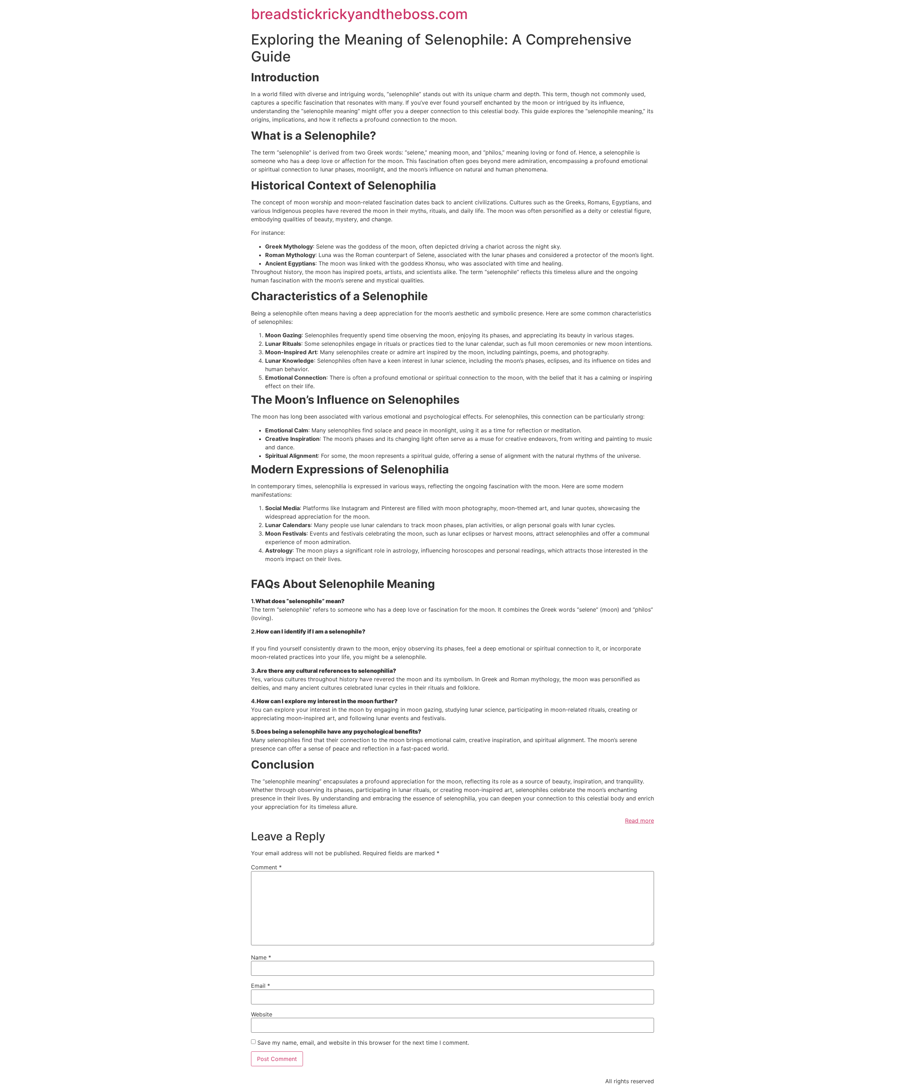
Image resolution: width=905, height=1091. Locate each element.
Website (261, 1014)
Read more (639, 820)
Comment (266, 867)
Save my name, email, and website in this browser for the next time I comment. (363, 1042)
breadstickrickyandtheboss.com (359, 14)
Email (260, 985)
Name (261, 957)
